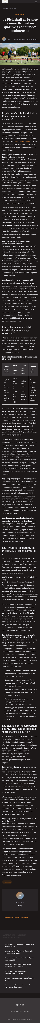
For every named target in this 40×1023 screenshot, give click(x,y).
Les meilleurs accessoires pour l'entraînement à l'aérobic (16, 972)
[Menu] (36, 1)
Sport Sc (20, 1004)
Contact (27, 1011)
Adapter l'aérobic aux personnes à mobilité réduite (20, 979)
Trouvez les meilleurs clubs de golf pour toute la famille (19, 959)
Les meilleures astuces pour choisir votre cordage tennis (19, 945)
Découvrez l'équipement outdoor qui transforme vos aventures (18, 966)
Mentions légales (16, 1011)
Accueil (4, 8)
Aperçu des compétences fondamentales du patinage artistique (19, 952)
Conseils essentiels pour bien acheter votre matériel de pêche (18, 986)
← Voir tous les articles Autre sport (15, 918)
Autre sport (12, 8)
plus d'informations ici (23, 141)
